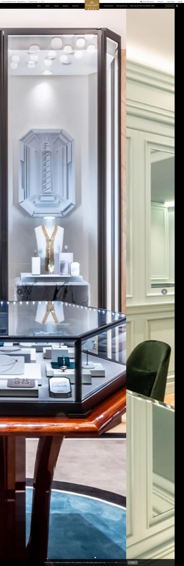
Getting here (160, 1)
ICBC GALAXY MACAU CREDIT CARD (142, 6)
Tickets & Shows (108, 6)
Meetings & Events (121, 6)
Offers (39, 6)
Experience (75, 6)
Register (173, 1)
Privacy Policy (121, 562)
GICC (42, 1)
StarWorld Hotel (21, 1)
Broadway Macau (33, 1)
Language (180, 1)
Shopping (65, 6)
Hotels (47, 6)
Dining (56, 6)
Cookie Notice (110, 562)
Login (168, 1)
